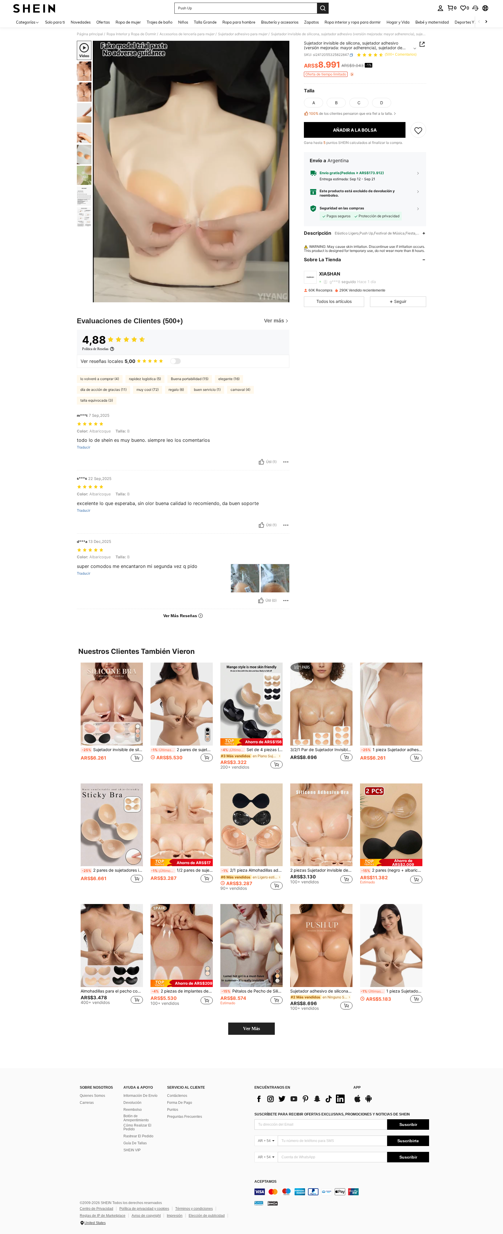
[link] (452, 7)
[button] (475, 8)
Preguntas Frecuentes (184, 1117)
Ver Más (251, 1028)
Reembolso (132, 1110)
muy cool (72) (148, 389)
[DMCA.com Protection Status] (273, 1203)
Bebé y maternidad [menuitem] (432, 22)
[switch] (175, 361)
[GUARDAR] (418, 130)
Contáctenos (177, 1096)
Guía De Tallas (135, 1143)
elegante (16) (229, 379)
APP (357, 1088)
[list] (301, 1098)
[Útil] (261, 461)
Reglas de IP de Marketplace (102, 1216)
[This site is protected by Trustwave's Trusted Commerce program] (258, 1203)
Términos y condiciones (194, 1209)
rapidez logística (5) (145, 379)
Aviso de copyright (146, 1216)
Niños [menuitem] (183, 22)
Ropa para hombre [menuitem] (238, 22)
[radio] (313, 103)
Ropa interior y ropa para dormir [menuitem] (353, 22)
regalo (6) (176, 389)
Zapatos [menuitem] (311, 22)
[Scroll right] (486, 22)
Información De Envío (140, 1096)
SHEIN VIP (132, 1150)
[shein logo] (34, 8)
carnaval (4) (240, 389)
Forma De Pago (179, 1103)
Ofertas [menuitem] (103, 22)
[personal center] (440, 8)
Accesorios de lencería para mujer (187, 34)
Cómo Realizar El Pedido (137, 1127)
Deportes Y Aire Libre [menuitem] (473, 22)
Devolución (132, 1103)
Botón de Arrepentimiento (136, 1118)
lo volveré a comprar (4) (99, 379)
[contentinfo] (341, 1191)
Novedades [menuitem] (81, 22)
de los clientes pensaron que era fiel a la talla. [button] (351, 114)
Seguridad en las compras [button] (342, 208)
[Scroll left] (479, 22)
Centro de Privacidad (96, 1209)
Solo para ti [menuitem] (55, 22)
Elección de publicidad (207, 1216)
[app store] (357, 1101)
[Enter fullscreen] (283, 297)
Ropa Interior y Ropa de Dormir (131, 34)
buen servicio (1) (207, 389)
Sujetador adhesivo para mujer (243, 34)
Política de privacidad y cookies (144, 1209)
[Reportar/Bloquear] (285, 461)
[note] (251, 742)
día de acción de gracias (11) (103, 389)
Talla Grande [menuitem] (205, 22)
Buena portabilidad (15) (189, 379)
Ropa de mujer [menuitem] (128, 22)
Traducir (83, 447)
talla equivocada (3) (96, 400)
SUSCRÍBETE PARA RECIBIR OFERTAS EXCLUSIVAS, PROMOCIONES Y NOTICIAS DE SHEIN (332, 1114)
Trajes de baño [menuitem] (159, 22)
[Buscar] (323, 8)
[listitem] (111, 718)
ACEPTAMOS (265, 1182)
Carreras (87, 1103)
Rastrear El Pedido (138, 1136)
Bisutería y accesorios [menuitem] (279, 22)
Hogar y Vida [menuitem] (398, 22)
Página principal (90, 34)
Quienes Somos (92, 1096)
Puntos (172, 1110)
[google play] (368, 1101)
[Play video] (191, 172)
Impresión (175, 1216)
